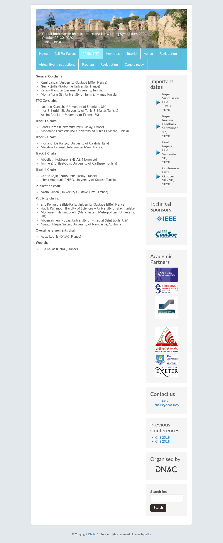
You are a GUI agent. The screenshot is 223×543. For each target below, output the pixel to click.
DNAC (92, 534)
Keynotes (113, 53)
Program (88, 64)
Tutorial (132, 53)
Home (43, 53)
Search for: (158, 491)
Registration (168, 53)
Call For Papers (65, 53)
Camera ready (134, 64)
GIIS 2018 (162, 441)
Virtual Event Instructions (57, 64)
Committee (91, 54)
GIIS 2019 (162, 437)
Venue (148, 53)
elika (148, 534)
